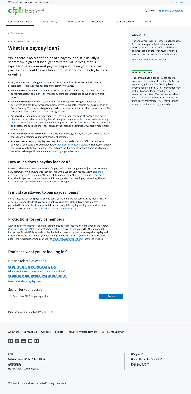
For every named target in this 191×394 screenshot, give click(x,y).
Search (111, 296)
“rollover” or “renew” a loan (71, 145)
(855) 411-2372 (177, 2)
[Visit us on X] (17, 340)
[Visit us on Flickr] (36, 340)
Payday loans (16, 33)
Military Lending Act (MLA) (21, 229)
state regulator (40, 208)
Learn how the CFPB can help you (149, 59)
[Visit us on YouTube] (30, 340)
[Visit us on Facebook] (10, 340)
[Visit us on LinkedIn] (23, 340)
